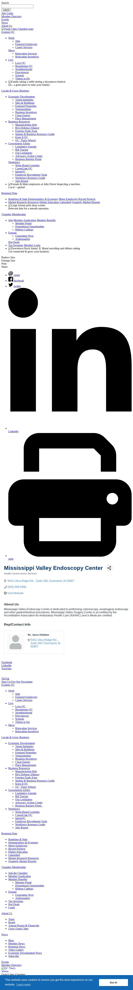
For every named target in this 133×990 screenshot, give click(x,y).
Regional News (16, 946)
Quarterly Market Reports (86, 202)
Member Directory (11, 16)
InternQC (20, 171)
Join (3, 13)
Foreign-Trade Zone (26, 131)
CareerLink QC (23, 168)
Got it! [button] (113, 982)
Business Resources (19, 121)
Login (10, 13)
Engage (12, 232)
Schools (19, 75)
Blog (11, 940)
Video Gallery (16, 949)
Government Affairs (19, 143)
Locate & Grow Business (15, 90)
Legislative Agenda (25, 146)
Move (11, 50)
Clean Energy (22, 115)
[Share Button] (109, 568)
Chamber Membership (13, 214)
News (4, 22)
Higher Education (49, 202)
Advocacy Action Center (28, 156)
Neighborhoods (23, 69)
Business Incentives (26, 112)
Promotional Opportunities (29, 226)
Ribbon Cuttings (24, 229)
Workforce (14, 162)
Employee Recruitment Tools (31, 174)
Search (5, 2)
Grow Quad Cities (18, 928)
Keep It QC (21, 137)
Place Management (25, 118)
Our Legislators (23, 152)
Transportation (23, 109)
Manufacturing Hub (26, 124)
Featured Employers (26, 44)
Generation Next (24, 235)
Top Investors (15, 245)
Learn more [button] (23, 984)
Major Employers (68, 199)
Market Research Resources (23, 202)
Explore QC (8, 32)
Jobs (17, 41)
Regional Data (9, 193)
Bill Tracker (21, 149)
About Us (6, 25)
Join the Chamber (18, 873)
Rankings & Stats (17, 199)
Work (11, 37)
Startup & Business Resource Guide (35, 134)
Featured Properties (25, 106)
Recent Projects (86, 199)
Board (11, 922)
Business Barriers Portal (28, 159)
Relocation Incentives (27, 56)
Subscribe (13, 956)
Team (11, 919)
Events (5, 19)
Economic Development (21, 96)
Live (10, 59)
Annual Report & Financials (23, 925)
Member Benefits (46, 220)
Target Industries (24, 99)
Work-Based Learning (27, 165)
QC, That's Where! (25, 140)
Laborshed (65, 202)
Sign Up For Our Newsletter (17, 681)
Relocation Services (26, 53)
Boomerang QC (24, 66)
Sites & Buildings (24, 102)
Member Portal (23, 223)
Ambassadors (22, 239)
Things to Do (22, 78)
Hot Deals (13, 242)
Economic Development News (25, 952)
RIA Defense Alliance (27, 127)
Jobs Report (21, 181)
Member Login (32, 245)
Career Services (23, 47)
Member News (16, 943)
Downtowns (22, 72)
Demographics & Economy (43, 199)
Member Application (25, 220)
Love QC (20, 62)
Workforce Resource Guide (30, 177)
